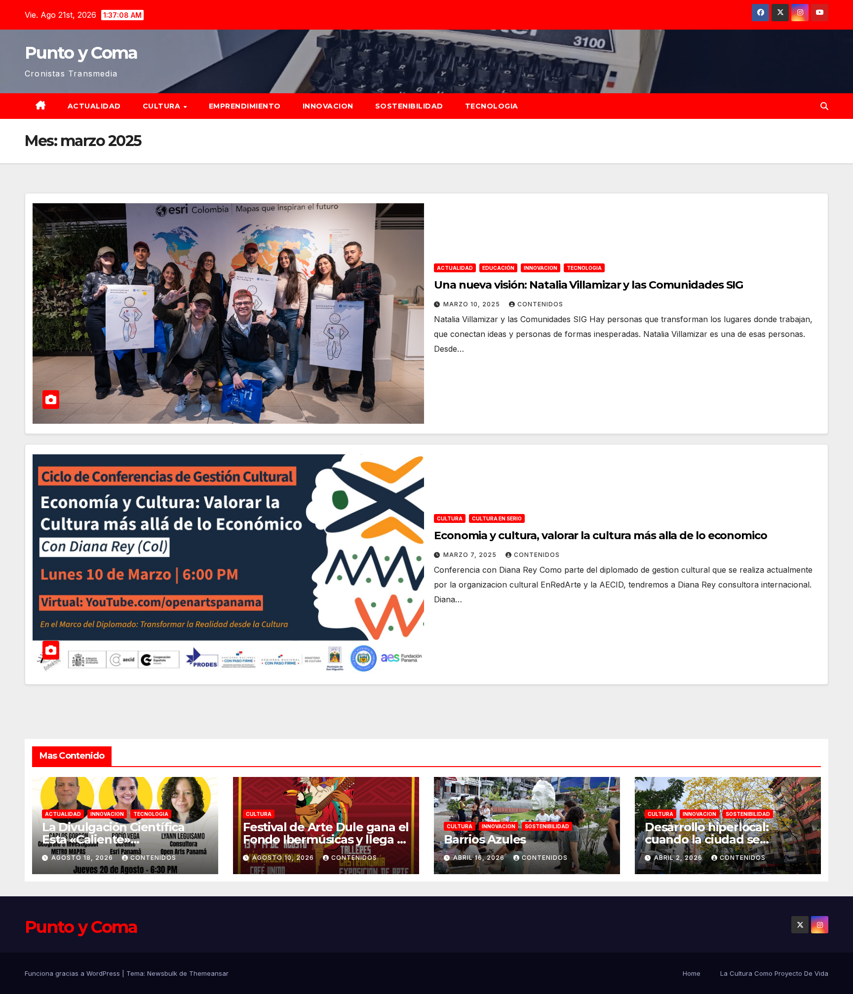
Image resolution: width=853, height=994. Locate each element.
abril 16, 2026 (479, 857)
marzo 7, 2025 (471, 554)
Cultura (163, 106)
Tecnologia (491, 106)
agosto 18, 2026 (83, 857)
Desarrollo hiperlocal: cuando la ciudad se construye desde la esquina (724, 839)
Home (691, 973)
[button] (824, 106)
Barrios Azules (485, 839)
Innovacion (328, 106)
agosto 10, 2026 (284, 857)
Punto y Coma (81, 52)
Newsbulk (162, 973)
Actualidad (94, 106)
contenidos (540, 304)
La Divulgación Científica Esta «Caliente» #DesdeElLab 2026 (113, 839)
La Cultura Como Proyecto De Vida (774, 973)
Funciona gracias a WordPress (73, 973)
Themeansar (209, 973)
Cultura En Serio (497, 518)
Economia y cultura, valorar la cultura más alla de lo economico (600, 535)
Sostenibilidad (409, 106)
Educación (498, 268)
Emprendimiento (245, 106)
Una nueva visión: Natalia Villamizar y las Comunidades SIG (588, 285)
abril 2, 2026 (679, 857)
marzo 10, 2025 (472, 304)
